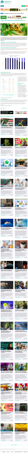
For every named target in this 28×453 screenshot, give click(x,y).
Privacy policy (25, 451)
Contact (12, 451)
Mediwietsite (7, 1)
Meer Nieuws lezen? (14, 444)
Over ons (8, 451)
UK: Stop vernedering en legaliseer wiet (10, 13)
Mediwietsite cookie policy (18, 451)
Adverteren (3, 451)
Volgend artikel (24, 108)
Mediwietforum (7, 2)
